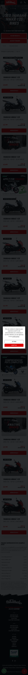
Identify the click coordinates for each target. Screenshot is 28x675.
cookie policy (15, 336)
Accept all (14, 345)
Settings (14, 341)
